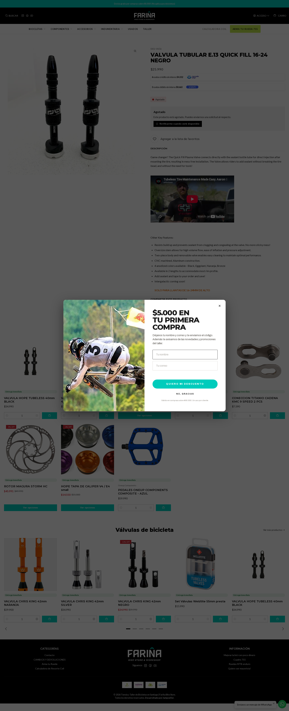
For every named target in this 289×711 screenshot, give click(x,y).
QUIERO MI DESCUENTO (185, 384)
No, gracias (185, 394)
